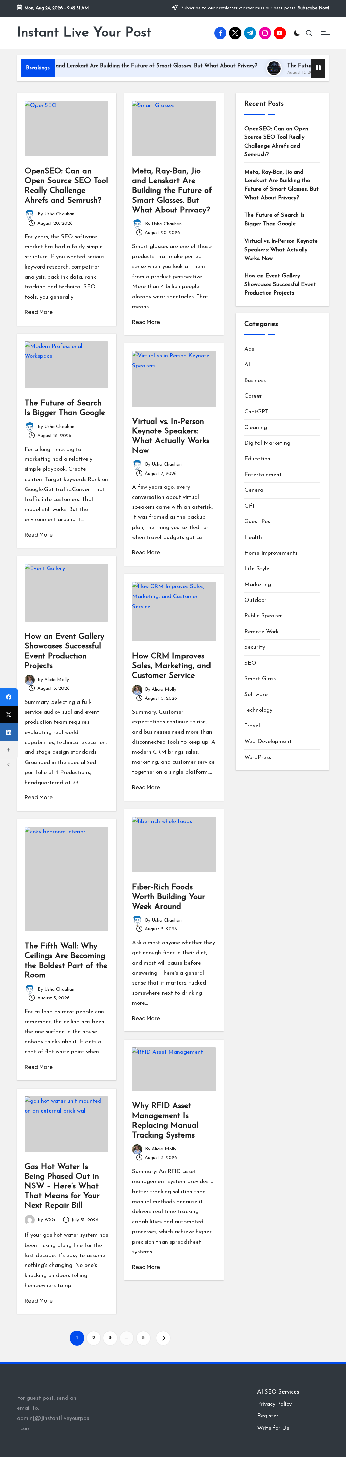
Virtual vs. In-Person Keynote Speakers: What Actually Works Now (281, 249)
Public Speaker (263, 616)
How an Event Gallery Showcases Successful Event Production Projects (280, 284)
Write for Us (273, 1428)
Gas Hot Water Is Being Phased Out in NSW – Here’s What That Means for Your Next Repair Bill (62, 1186)
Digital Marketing (267, 443)
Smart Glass (260, 679)
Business (255, 380)
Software (256, 694)
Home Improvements (270, 553)
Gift (249, 506)
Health (253, 537)
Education (257, 459)
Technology (258, 710)
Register (267, 1416)
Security (254, 647)
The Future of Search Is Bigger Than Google (274, 219)
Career (253, 396)
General (254, 490)
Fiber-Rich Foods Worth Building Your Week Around (168, 897)
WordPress (257, 757)
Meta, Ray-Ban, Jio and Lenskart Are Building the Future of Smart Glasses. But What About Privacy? (172, 190)
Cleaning (255, 427)
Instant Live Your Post (84, 33)
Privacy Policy (274, 1404)
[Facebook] (9, 697)
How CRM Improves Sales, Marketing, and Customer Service (171, 666)
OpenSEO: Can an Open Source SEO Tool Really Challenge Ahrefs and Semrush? (276, 142)
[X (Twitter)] (9, 714)
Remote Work (261, 632)
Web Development (268, 741)
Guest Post (258, 522)
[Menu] (325, 33)
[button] (163, 1338)
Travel (252, 726)
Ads (249, 349)
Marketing (257, 584)
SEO (250, 663)
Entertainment (263, 475)
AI (247, 364)
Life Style (256, 569)
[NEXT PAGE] (163, 1338)
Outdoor (255, 600)
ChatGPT (256, 412)
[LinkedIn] (9, 732)
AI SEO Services (278, 1392)
